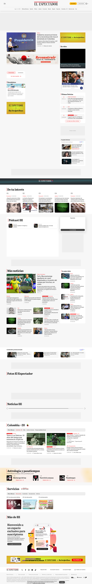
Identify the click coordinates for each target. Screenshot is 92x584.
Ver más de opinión (15, 76)
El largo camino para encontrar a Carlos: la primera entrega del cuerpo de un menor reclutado (76, 449)
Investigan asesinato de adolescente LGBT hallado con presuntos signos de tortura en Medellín (14, 300)
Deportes (15, 224)
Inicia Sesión (81, 3)
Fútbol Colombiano (72, 96)
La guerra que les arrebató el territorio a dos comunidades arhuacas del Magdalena (75, 118)
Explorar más (19, 480)
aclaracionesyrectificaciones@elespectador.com (50, 579)
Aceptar (62, 582)
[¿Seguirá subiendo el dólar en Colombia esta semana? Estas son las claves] (14, 208)
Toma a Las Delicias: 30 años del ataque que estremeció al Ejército (16, 437)
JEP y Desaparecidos (71, 446)
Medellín (8, 296)
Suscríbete (73, 3)
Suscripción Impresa (54, 569)
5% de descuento (43, 497)
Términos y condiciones (47, 574)
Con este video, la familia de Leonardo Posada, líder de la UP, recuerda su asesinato (51, 321)
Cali (69, 106)
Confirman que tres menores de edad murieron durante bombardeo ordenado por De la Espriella (62, 200)
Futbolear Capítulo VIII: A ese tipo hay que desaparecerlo (45, 226)
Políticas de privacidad (33, 574)
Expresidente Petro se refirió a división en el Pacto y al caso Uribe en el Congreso (77, 308)
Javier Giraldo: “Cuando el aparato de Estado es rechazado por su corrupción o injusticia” (76, 436)
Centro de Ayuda (21, 574)
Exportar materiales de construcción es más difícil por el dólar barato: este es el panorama (78, 200)
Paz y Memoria (30, 446)
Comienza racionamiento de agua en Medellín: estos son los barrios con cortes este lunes (25, 332)
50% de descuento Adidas (13, 497)
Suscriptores (73, 314)
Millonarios (26, 296)
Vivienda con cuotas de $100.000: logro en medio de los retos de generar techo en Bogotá (76, 317)
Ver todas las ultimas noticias (72, 121)
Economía (51, 296)
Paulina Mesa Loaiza (38, 453)
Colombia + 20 (76, 433)
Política (38, 33)
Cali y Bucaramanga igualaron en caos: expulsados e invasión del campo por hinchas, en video (75, 101)
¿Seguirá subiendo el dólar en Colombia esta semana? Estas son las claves (13, 200)
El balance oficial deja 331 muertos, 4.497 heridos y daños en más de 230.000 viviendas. (47, 42)
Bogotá (77, 314)
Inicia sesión (19, 94)
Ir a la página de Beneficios (14, 544)
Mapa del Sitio (43, 569)
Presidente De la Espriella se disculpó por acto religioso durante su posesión (76, 298)
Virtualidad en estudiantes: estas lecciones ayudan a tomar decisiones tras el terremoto (45, 200)
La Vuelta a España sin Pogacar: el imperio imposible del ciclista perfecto (28, 200)
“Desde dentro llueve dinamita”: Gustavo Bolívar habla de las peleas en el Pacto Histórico (50, 332)
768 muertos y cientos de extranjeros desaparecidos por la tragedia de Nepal (71, 65)
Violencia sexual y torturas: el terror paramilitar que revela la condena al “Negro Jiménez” (55, 450)
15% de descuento (27, 497)
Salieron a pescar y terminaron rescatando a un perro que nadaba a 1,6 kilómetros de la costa (77, 277)
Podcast (40, 224)
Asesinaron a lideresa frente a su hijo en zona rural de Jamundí (75, 110)
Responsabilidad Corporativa (61, 574)
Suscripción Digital (67, 569)
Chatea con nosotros (80, 569)
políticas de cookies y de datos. (39, 583)
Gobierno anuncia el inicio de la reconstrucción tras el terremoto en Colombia (47, 37)
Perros (71, 273)
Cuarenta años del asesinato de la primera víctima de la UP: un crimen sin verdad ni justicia (35, 450)
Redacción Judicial (48, 46)
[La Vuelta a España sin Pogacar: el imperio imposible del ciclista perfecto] (30, 208)
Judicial (75, 115)
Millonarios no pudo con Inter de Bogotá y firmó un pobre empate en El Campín (32, 299)
